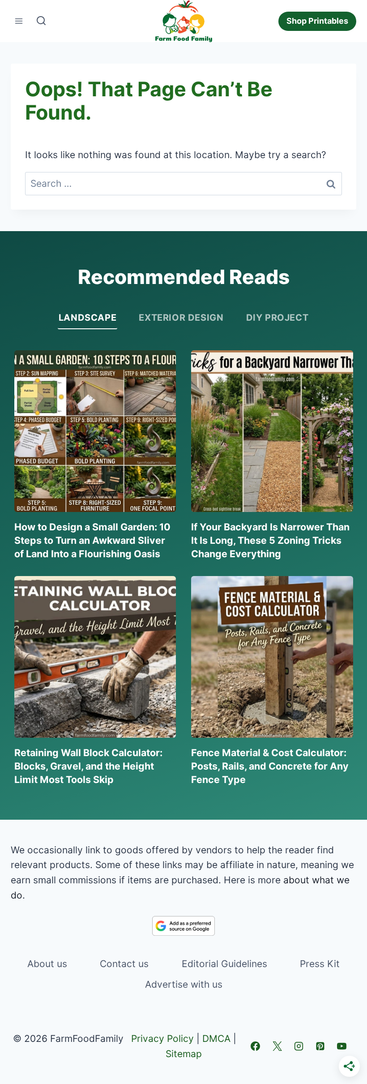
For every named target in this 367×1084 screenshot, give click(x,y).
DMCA (216, 1038)
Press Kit (320, 963)
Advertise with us (183, 984)
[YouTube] (342, 1046)
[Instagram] (298, 1046)
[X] (277, 1046)
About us (47, 963)
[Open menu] (19, 21)
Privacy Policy (162, 1038)
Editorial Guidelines (224, 963)
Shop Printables (317, 21)
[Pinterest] (320, 1046)
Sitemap (184, 1053)
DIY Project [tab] (277, 317)
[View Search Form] (41, 21)
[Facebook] (255, 1046)
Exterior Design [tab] (181, 317)
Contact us (124, 963)
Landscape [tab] (87, 317)
